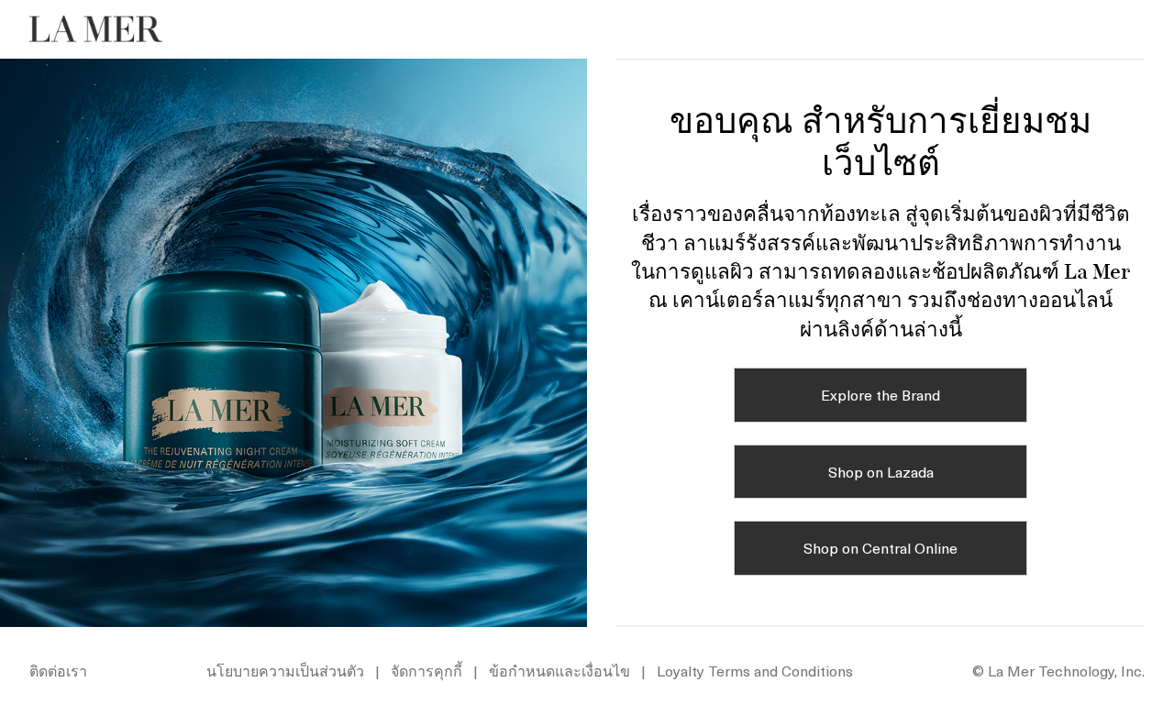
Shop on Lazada (881, 471)
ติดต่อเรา (58, 670)
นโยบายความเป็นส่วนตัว (285, 670)
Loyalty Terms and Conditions (755, 670)
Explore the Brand (880, 394)
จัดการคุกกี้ (426, 670)
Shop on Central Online (880, 547)
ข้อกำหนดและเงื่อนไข (559, 670)
